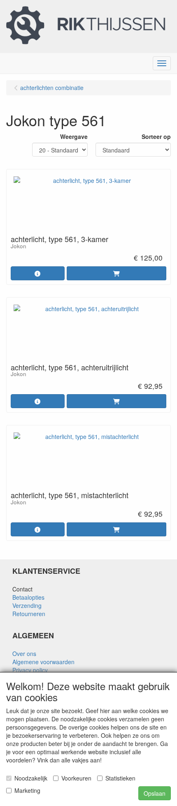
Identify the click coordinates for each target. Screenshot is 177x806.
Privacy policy (30, 670)
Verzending (27, 605)
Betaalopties (28, 597)
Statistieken (120, 778)
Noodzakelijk (30, 778)
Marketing (27, 790)
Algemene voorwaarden (43, 662)
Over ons (24, 653)
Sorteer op (156, 136)
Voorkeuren (76, 778)
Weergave (74, 136)
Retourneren (28, 614)
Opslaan (154, 793)
